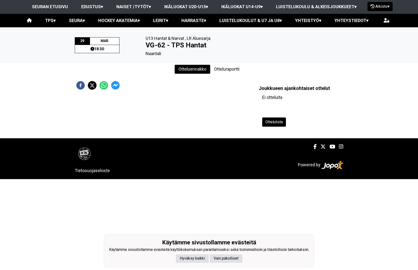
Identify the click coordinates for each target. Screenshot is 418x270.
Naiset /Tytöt (133, 6)
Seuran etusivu (50, 6)
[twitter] (92, 85)
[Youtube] (330, 146)
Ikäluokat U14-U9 (242, 6)
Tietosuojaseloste (92, 170)
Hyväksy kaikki (192, 258)
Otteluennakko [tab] (192, 69)
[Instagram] (339, 146)
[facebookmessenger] (115, 85)
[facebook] (80, 85)
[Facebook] (313, 146)
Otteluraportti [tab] (226, 69)
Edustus (92, 6)
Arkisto (382, 6)
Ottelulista (274, 122)
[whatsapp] (103, 85)
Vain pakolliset (226, 258)
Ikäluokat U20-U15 (186, 6)
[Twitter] (321, 146)
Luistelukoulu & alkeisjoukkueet (316, 6)
